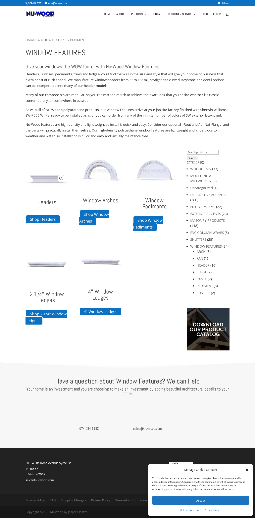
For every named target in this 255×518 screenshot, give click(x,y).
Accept (200, 500)
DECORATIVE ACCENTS (208, 194)
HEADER (203, 265)
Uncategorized (201, 187)
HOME (107, 14)
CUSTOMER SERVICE (180, 14)
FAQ (53, 500)
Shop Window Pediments (148, 224)
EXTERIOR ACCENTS (205, 213)
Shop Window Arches (94, 218)
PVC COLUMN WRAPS (207, 232)
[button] (247, 470)
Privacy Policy (211, 510)
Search (192, 158)
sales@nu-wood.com (147, 428)
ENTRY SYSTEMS (202, 206)
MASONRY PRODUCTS (207, 220)
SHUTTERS (198, 239)
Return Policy (100, 500)
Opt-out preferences (191, 510)
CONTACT (157, 14)
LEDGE (202, 272)
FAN (200, 258)
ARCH (201, 251)
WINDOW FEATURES (52, 40)
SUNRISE (203, 292)
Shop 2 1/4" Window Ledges (46, 317)
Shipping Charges (73, 500)
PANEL (202, 279)
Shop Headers (43, 219)
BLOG (204, 14)
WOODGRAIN (200, 169)
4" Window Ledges (100, 311)
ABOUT (120, 14)
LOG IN (217, 14)
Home (30, 40)
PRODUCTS (136, 14)
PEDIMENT (205, 286)
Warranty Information (131, 500)
